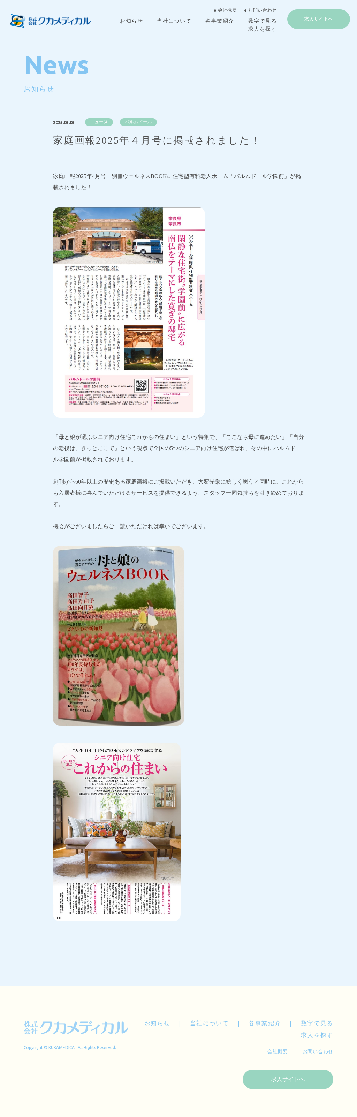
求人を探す (262, 29)
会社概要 (277, 1051)
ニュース (99, 121)
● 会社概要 (225, 10)
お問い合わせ (318, 1051)
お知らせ (131, 21)
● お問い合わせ (260, 10)
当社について (174, 21)
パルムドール (138, 121)
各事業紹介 (219, 21)
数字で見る (262, 21)
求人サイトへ (318, 19)
